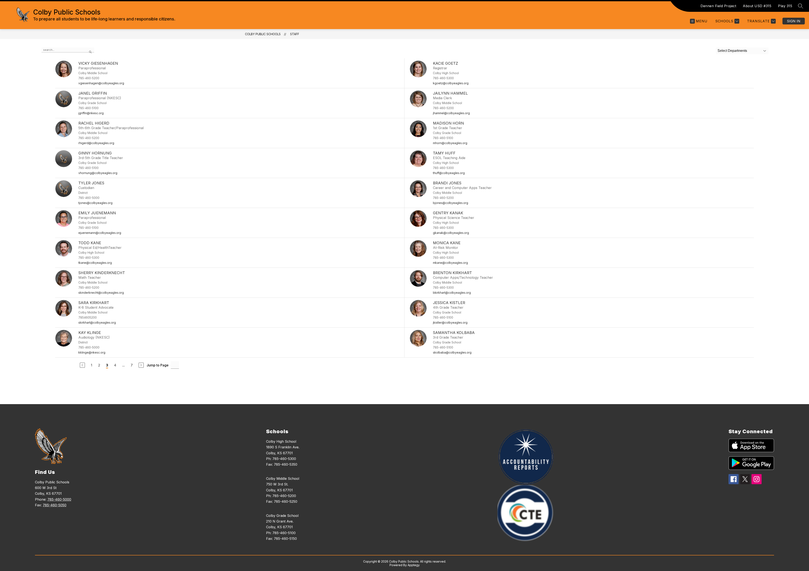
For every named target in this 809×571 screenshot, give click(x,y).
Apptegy (414, 565)
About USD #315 (757, 6)
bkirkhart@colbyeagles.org (452, 292)
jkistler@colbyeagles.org (450, 322)
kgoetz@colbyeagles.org (451, 83)
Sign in (793, 21)
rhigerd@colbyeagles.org (96, 143)
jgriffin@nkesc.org (91, 113)
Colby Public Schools (263, 34)
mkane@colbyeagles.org (450, 262)
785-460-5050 (54, 505)
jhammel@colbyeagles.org (451, 113)
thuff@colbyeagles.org (449, 173)
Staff (294, 34)
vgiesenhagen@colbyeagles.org (101, 83)
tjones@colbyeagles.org (95, 203)
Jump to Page (158, 365)
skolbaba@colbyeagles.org (452, 352)
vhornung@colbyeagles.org (97, 173)
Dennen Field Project (718, 6)
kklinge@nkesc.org (91, 352)
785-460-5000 (59, 499)
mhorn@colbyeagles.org (450, 143)
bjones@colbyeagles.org (450, 203)
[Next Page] (141, 365)
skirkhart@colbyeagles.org (97, 322)
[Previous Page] (82, 365)
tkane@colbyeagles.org (95, 262)
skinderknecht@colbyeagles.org (101, 292)
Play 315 (785, 6)
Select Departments (732, 50)
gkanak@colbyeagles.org (451, 233)
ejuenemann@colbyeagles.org (99, 233)
